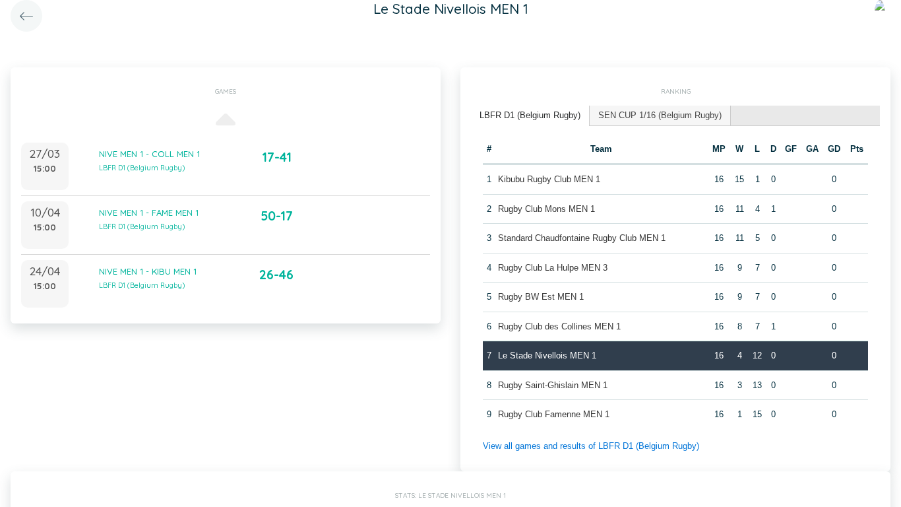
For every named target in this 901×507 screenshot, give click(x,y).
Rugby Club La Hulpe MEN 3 (552, 268)
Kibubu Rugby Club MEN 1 (549, 179)
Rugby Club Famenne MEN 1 (553, 414)
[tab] (530, 116)
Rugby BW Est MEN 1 (541, 297)
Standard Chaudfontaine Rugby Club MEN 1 (582, 238)
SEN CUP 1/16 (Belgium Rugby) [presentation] (660, 115)
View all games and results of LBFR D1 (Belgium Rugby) (591, 446)
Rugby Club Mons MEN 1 (546, 209)
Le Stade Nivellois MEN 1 (547, 355)
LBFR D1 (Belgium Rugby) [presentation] (530, 115)
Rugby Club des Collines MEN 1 (559, 326)
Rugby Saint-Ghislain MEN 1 (552, 385)
